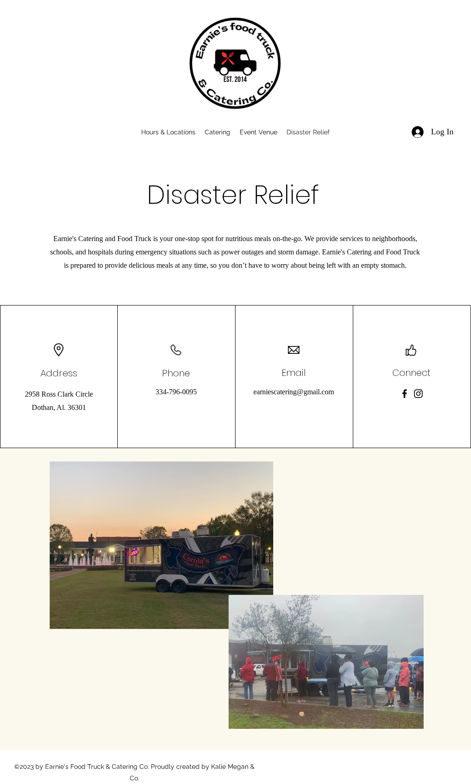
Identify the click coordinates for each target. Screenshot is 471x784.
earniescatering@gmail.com (293, 392)
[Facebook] (404, 393)
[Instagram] (418, 393)
